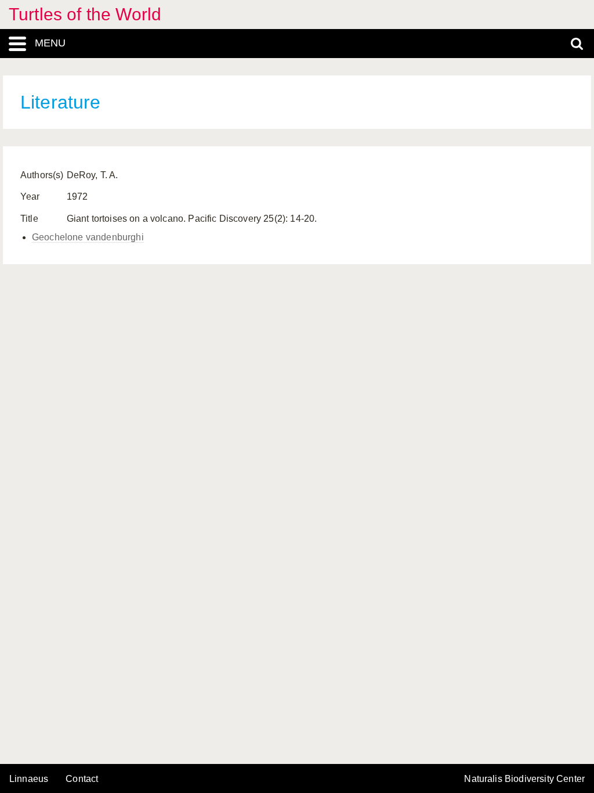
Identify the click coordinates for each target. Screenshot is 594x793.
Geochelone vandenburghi (88, 237)
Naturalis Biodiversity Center (524, 779)
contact (82, 779)
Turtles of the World (85, 14)
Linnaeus (28, 779)
